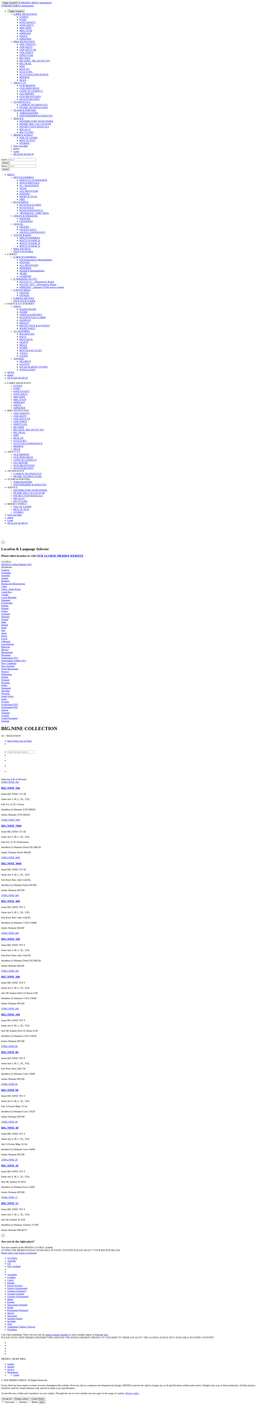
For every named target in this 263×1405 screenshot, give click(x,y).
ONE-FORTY (26, 52)
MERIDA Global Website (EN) (16, 564)
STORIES (24, 143)
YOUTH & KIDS (22, 235)
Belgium (5, 581)
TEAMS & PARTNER (24, 110)
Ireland (4, 625)
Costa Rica (6, 592)
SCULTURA (26, 71)
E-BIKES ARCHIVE (23, 298)
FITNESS (24, 295)
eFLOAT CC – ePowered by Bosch (36, 281)
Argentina (6, 572)
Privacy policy (132, 1393)
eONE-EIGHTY (27, 22)
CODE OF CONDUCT (31, 91)
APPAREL (18, 358)
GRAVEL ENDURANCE (32, 232)
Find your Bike (20, 146)
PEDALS (24, 323)
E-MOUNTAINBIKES (24, 257)
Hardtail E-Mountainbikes (31, 270)
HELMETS (25, 361)
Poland (4, 677)
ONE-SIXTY (26, 47)
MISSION (24, 77)
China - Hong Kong (11, 589)
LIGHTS (23, 342)
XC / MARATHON (29, 185)
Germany (5, 614)
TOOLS (23, 353)
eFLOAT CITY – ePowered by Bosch (37, 284)
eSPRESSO (25, 33)
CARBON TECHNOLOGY (33, 104)
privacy (10, 1369)
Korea (4, 636)
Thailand (5, 713)
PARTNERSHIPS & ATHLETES (36, 115)
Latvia (4, 638)
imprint (10, 1366)
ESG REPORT (26, 93)
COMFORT (25, 276)
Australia (5, 575)
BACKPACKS (26, 334)
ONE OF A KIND (28, 137)
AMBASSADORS (28, 113)
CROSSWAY (26, 221)
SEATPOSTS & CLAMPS (32, 317)
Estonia (4, 605)
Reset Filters (13, 741)
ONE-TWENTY (27, 44)
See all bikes (25, 741)
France (4, 611)
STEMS (23, 312)
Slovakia (5, 691)
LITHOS (23, 17)
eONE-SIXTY (26, 25)
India (3, 622)
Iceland (4, 619)
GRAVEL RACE (28, 229)
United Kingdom (9, 718)
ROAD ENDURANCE (31, 210)
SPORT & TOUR (28, 196)
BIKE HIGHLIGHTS (24, 41)
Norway (5, 671)
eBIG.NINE (25, 28)
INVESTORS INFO (29, 99)
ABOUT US (19, 82)
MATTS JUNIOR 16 (29, 246)
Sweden (5, 702)
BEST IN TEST (27, 140)
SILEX (22, 80)
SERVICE (18, 118)
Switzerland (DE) (9, 704)
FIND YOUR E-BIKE (24, 301)
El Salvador (6, 603)
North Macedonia (9, 669)
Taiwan (4, 710)
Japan (4, 633)
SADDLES (25, 320)
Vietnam (5, 721)
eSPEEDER (25, 39)
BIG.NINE (24, 58)
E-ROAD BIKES (22, 290)
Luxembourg (7, 644)
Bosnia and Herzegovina (13, 583)
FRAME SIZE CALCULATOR (35, 124)
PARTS (17, 306)
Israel (3, 627)
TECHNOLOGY (22, 102)
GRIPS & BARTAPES (30, 314)
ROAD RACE (26, 207)
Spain (4, 699)
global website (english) (57, 1334)
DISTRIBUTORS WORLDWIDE (36, 121)
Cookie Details (38, 1399)
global (10, 517)
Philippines (6, 674)
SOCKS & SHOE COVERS (33, 367)
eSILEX (23, 36)
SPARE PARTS (27, 328)
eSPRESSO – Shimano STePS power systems (41, 287)
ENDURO (24, 194)
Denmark (5, 600)
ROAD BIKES (20, 202)
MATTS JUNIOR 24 (29, 240)
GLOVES (24, 364)
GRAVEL (18, 224)
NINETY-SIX (26, 55)
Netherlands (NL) (9, 658)
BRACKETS (26, 339)
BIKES (10, 174)
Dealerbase (12, 1372)
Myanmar (6, 655)
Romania (5, 682)
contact (10, 1364)
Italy (3, 630)
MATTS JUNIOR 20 (29, 243)
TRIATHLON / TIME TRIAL (34, 213)
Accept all (6, 1399)
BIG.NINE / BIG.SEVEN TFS (34, 61)
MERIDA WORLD (23, 135)
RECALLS (25, 129)
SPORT (23, 273)
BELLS (23, 345)
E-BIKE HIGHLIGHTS (25, 14)
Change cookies (21, 1399)
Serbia (4, 685)
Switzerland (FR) (9, 707)
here (106, 1334)
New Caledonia (8, 663)
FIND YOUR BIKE (23, 251)
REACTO (24, 69)
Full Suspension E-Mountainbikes (35, 259)
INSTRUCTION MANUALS (34, 126)
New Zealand (7, 666)
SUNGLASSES (27, 369)
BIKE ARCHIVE (22, 248)
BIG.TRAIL (25, 63)
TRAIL (23, 188)
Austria (4, 578)
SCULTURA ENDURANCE (34, 74)
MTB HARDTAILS (29, 183)
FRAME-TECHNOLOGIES (33, 107)
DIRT (22, 66)
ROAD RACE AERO (30, 205)
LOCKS (23, 356)
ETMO (22, 19)
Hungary (5, 616)
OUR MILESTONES (30, 96)
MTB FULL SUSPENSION (33, 180)
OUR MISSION (27, 85)
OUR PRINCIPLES (29, 88)
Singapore (6, 688)
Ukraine (5, 715)
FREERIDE (25, 268)
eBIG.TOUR (25, 30)
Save (42, 1402)
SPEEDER (24, 218)
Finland (5, 608)
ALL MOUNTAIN (28, 191)
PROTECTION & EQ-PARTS (34, 325)
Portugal (5, 680)
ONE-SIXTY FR (27, 50)
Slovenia (5, 693)
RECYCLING (26, 132)
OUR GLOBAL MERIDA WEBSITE (60, 555)
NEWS (10, 372)
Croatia (4, 594)
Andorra (5, 570)
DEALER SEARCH (23, 154)
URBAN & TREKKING (25, 216)
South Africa (7, 696)
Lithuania (5, 641)
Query (4, 159)
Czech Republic (9, 597)
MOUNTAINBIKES (23, 177)
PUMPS (23, 347)
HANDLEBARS (27, 309)
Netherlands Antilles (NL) (13, 660)
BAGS (22, 336)
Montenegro (7, 652)
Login (16, 151)
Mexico (5, 649)
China (4, 586)
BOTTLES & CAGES (30, 350)
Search (5, 163)
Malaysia (5, 647)
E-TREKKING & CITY (25, 279)
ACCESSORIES (21, 331)
